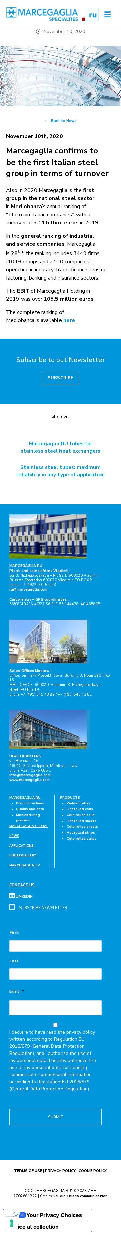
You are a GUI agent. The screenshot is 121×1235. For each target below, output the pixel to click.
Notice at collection (33, 1226)
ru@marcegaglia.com (28, 589)
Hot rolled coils (80, 809)
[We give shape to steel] (52, 14)
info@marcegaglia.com (30, 775)
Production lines (30, 803)
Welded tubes (78, 803)
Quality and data (30, 809)
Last (14, 961)
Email (16, 991)
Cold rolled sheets (82, 826)
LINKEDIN (24, 896)
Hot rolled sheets (81, 821)
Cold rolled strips (82, 838)
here (69, 320)
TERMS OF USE (28, 1170)
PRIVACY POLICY (60, 1170)
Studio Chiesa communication (80, 1196)
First (14, 932)
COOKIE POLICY (93, 1170)
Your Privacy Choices (54, 1215)
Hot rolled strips (81, 832)
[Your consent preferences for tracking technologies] (11, 1223)
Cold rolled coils (81, 815)
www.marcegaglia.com (29, 779)
